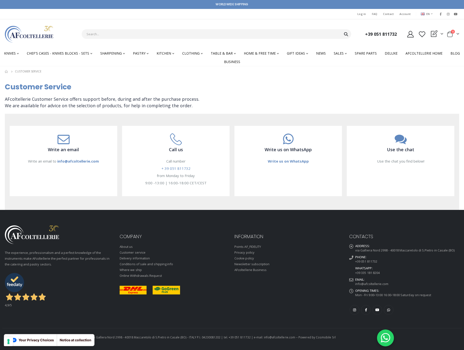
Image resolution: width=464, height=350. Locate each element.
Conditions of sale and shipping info (146, 264)
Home (6, 71)
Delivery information (135, 258)
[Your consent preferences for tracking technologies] (8, 341)
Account (405, 14)
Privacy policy (244, 252)
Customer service (132, 252)
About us (126, 246)
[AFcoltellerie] (29, 34)
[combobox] (216, 34)
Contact (388, 14)
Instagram (354, 310)
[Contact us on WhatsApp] (385, 337)
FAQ (374, 14)
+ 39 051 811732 (175, 168)
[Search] (346, 34)
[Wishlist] (422, 34)
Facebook (366, 310)
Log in (361, 14)
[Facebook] (440, 14)
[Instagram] (448, 14)
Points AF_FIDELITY (247, 246)
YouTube (377, 310)
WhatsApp (388, 310)
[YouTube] (456, 14)
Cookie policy (244, 258)
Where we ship (131, 270)
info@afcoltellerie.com (371, 284)
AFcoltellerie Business (250, 270)
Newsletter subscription (252, 264)
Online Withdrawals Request (141, 275)
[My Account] (410, 34)
